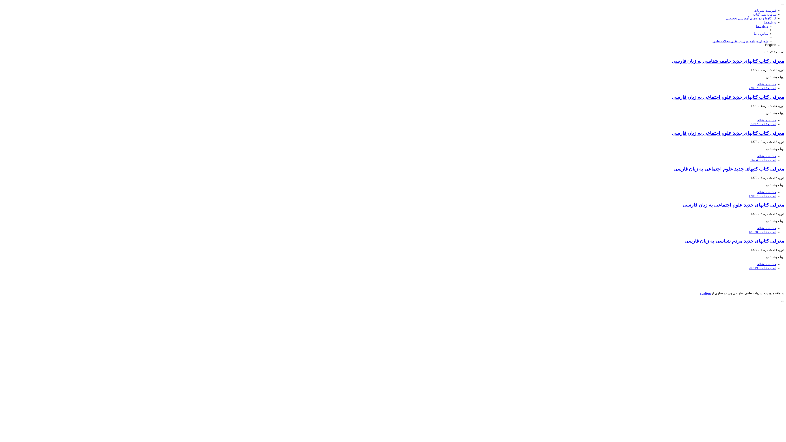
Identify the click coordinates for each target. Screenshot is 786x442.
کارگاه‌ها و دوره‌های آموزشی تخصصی (751, 18)
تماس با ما (761, 33)
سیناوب (705, 293)
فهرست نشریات (765, 10)
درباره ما (770, 22)
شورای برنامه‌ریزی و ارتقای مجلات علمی (740, 41)
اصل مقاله (762, 88)
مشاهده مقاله (766, 84)
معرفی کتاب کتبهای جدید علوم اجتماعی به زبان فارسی (728, 168)
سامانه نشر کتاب (764, 14)
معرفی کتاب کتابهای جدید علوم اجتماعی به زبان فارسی (728, 97)
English (770, 45)
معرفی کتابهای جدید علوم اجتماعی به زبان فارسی (733, 204)
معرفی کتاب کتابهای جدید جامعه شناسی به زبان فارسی (728, 61)
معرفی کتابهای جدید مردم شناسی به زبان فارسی (734, 241)
